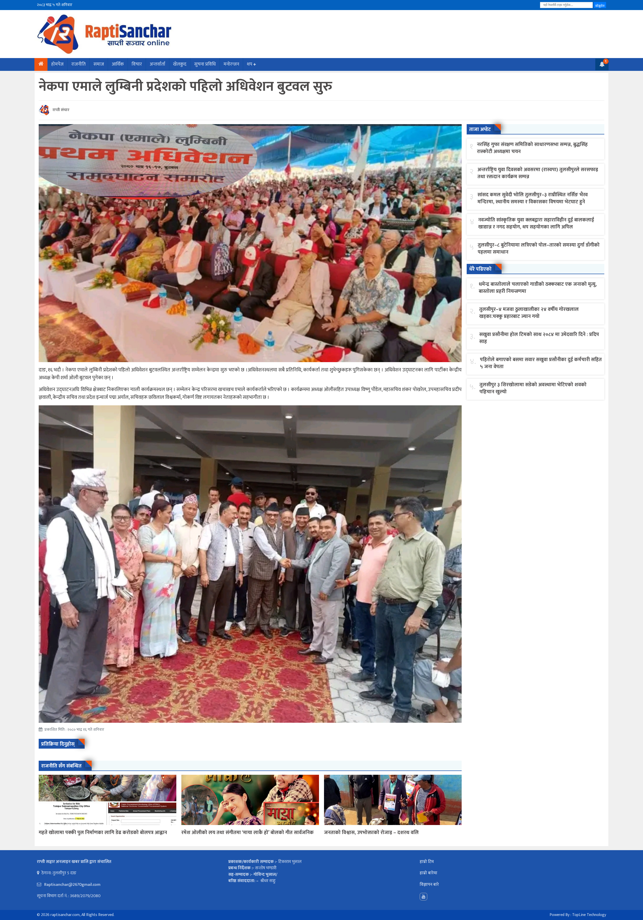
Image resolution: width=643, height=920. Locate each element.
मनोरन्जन (231, 64)
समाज (98, 64)
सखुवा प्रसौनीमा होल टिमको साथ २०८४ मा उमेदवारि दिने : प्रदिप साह (539, 338)
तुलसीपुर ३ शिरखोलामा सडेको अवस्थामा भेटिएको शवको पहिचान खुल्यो (532, 388)
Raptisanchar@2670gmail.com (71, 884)
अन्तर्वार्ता (157, 64)
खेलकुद (179, 64)
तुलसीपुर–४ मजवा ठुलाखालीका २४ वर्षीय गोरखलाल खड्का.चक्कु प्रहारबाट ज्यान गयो (529, 313)
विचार (137, 64)
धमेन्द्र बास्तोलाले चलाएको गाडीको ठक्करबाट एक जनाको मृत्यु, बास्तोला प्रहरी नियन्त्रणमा (538, 288)
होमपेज (57, 64)
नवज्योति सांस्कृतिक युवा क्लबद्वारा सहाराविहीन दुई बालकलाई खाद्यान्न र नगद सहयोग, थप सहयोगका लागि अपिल (536, 223)
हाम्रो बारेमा (428, 873)
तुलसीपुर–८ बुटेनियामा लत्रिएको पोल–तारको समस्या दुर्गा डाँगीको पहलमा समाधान (539, 248)
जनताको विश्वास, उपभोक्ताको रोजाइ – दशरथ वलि (371, 832)
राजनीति (78, 64)
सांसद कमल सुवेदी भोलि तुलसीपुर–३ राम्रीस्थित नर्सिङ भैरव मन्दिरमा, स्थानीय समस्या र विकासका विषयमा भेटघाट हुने (532, 198)
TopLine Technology (589, 914)
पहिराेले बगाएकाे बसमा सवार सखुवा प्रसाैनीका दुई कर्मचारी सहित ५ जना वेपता (541, 363)
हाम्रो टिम (427, 861)
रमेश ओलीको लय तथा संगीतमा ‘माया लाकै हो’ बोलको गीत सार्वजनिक (247, 832)
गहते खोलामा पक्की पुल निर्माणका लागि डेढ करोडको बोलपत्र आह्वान (103, 832)
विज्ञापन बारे (429, 884)
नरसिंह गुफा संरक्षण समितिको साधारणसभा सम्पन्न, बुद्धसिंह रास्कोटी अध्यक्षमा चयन (532, 148)
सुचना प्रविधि (205, 64)
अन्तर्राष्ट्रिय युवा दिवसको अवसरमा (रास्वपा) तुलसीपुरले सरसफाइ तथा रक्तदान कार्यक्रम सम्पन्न (537, 173)
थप (249, 64)
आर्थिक (118, 64)
